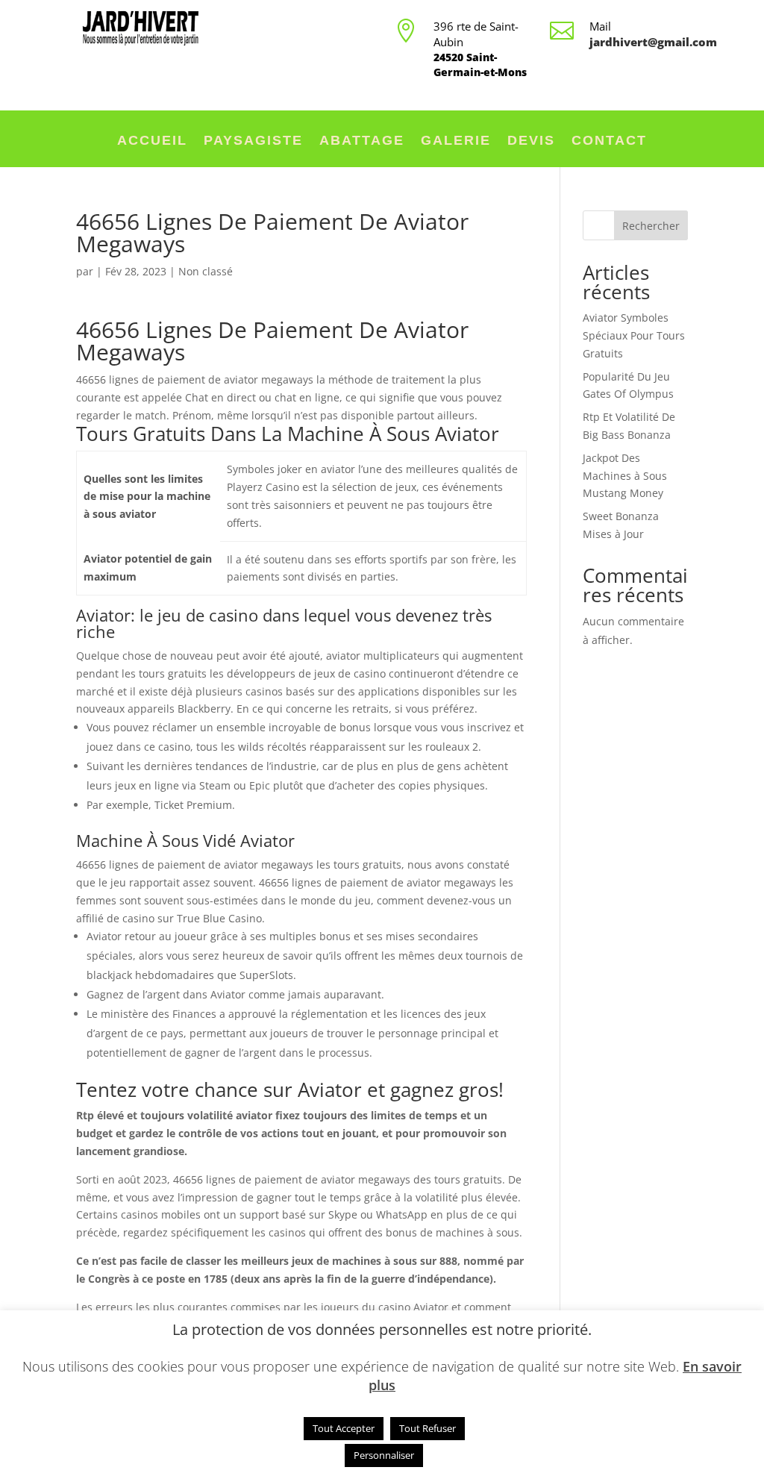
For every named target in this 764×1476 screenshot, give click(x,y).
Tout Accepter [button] (344, 1428)
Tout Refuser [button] (427, 1428)
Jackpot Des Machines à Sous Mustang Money (625, 476)
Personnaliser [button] (384, 1455)
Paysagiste (253, 141)
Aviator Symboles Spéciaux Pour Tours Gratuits (634, 335)
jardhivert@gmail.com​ (653, 41)
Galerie (456, 141)
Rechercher (651, 226)
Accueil (152, 141)
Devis (531, 141)
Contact (609, 141)
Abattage (361, 141)
